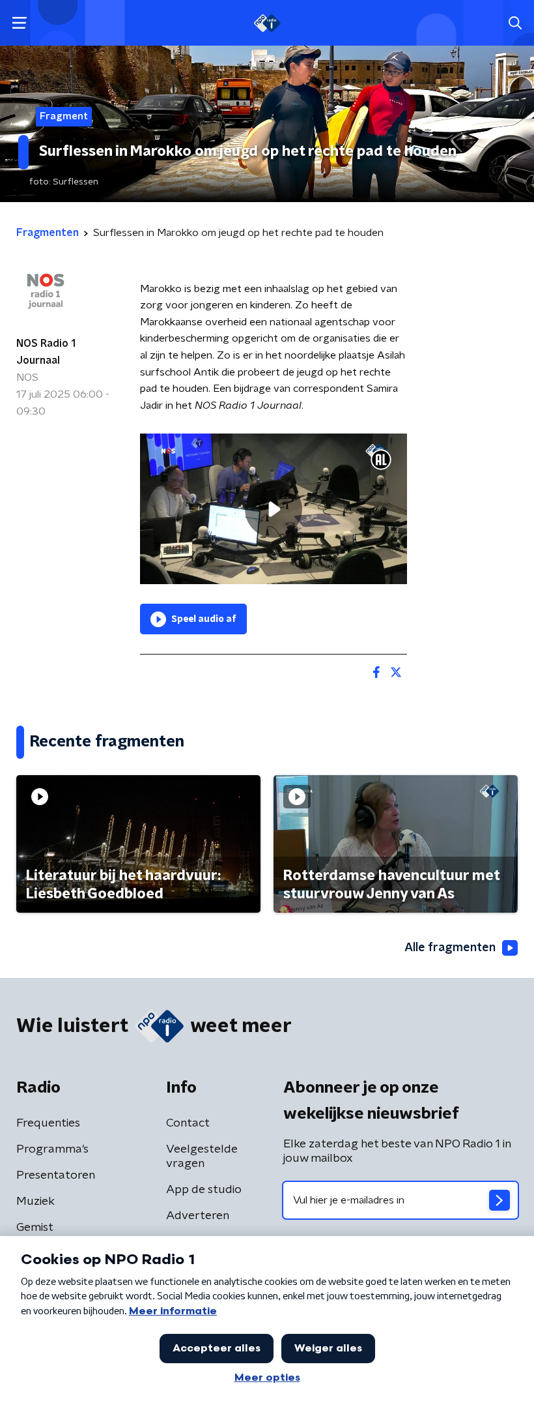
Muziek (35, 1201)
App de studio (204, 1190)
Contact (188, 1123)
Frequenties (48, 1123)
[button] (19, 23)
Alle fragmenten (450, 948)
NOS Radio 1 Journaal (46, 352)
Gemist (34, 1227)
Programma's (52, 1149)
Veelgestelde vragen (202, 1156)
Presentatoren (55, 1175)
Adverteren (197, 1216)
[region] (273, 509)
